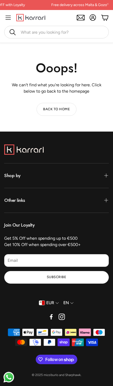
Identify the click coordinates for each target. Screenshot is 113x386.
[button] (56, 32)
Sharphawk (73, 375)
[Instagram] (62, 317)
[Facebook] (51, 317)
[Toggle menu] (8, 18)
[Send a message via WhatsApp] (9, 377)
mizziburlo (51, 375)
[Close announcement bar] (108, 4)
